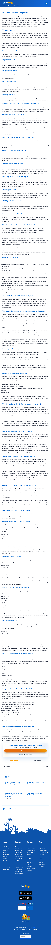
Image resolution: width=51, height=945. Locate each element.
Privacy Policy (30, 864)
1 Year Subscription (43, 852)
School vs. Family (31, 850)
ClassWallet (42, 854)
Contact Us (41, 866)
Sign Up (41, 846)
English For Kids (18, 850)
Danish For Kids (8, 786)
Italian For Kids (18, 852)
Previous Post (6, 766)
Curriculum (5, 850)
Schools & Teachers (31, 846)
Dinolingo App (6, 854)
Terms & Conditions (31, 868)
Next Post (46, 766)
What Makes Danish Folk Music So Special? (36, 794)
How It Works (6, 848)
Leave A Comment (9, 809)
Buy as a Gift (42, 848)
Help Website (42, 864)
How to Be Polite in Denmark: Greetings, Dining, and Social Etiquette (14, 795)
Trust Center (30, 862)
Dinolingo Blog (6, 869)
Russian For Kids (18, 869)
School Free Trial (43, 850)
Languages (5, 846)
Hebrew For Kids (19, 867)
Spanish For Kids (18, 846)
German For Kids (19, 854)
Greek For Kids (18, 871)
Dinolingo (4, 732)
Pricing (4, 852)
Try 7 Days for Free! (25, 751)
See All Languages (19, 873)
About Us (5, 861)
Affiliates (5, 865)
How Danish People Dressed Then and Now (35, 783)
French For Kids (18, 848)
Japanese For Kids (19, 857)
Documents (29, 871)
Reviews (5, 857)
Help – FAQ (41, 862)
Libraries (29, 854)
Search (29, 908)
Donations (5, 859)
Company (5, 863)
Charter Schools (31, 848)
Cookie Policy (30, 866)
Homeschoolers (31, 852)
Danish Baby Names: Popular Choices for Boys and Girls (13, 783)
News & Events (6, 867)
